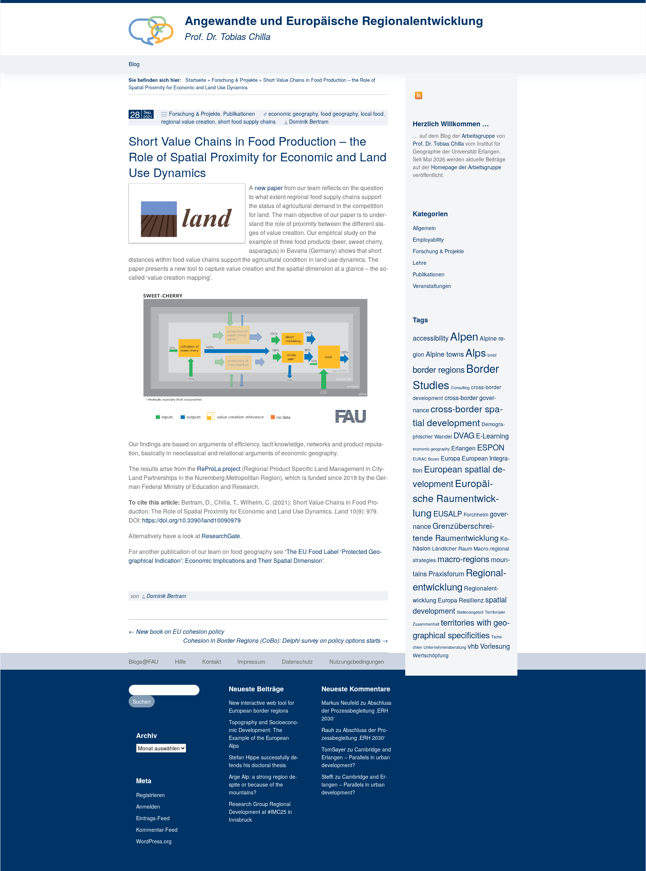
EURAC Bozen (426, 459)
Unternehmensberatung (445, 647)
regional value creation (188, 121)
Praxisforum (446, 573)
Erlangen (463, 447)
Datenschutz (297, 661)
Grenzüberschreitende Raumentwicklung (456, 531)
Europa (450, 457)
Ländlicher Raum (452, 548)
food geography (339, 113)
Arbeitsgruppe (478, 135)
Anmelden (148, 806)
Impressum (251, 661)
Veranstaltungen (432, 285)
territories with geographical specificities (461, 628)
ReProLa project (218, 468)
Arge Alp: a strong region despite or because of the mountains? (263, 784)
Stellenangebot (470, 612)
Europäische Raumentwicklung (456, 497)
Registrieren (150, 795)
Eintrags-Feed (153, 818)
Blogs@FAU (144, 661)
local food (372, 113)
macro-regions (463, 558)
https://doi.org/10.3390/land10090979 (191, 520)
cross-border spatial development (458, 415)
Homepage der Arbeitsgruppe (466, 167)
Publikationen (239, 113)
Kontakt (211, 661)
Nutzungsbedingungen (356, 661)
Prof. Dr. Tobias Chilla (438, 143)
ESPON (490, 447)
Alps (475, 352)
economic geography (293, 113)
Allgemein (424, 228)
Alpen (464, 336)
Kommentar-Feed (157, 829)
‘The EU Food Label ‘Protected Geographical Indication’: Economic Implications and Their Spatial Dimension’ (255, 556)
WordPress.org (154, 841)
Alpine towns (445, 354)
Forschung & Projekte (235, 79)
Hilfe (180, 661)
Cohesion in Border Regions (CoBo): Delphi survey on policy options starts (285, 640)
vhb (473, 646)
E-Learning (492, 435)
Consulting (460, 387)
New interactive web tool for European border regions (261, 706)
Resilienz (471, 599)
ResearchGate (221, 535)
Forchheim (476, 514)
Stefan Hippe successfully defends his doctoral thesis (264, 761)
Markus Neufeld (340, 702)
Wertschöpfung (431, 655)
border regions (439, 369)
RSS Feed (419, 95)
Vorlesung (495, 646)
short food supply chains (247, 121)
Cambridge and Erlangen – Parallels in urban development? (356, 757)
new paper (269, 187)
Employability (428, 239)
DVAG (463, 435)
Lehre (420, 262)
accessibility (431, 337)
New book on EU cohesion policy (176, 631)
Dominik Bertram (309, 121)
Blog (134, 64)
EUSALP (447, 513)
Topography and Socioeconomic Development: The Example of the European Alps (264, 733)
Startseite (195, 79)
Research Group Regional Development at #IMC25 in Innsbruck (260, 811)
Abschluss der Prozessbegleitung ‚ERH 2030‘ (356, 710)
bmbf (491, 355)
